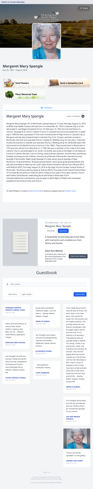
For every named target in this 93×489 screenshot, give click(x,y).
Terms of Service (52, 479)
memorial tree (35, 191)
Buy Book (63, 231)
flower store (70, 191)
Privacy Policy (40, 479)
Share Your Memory (78, 256)
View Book (51, 231)
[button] (77, 439)
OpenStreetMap (49, 483)
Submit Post (80, 294)
